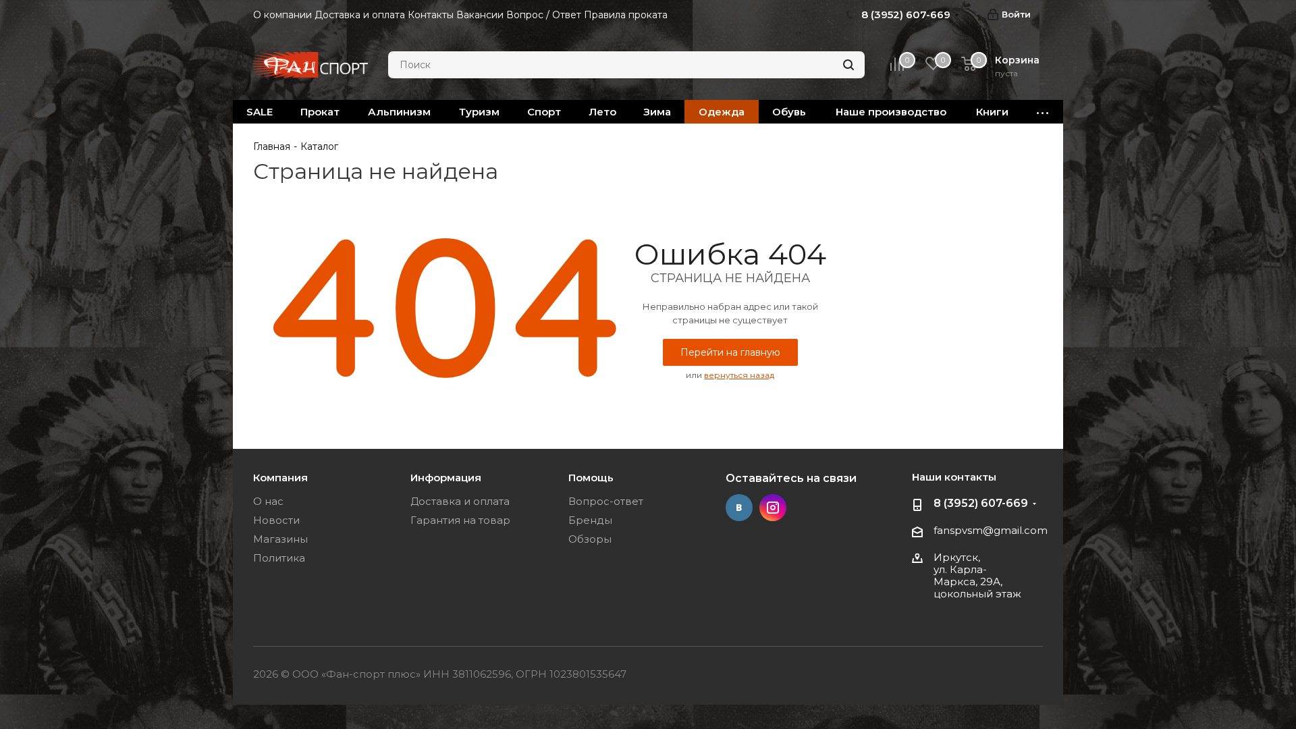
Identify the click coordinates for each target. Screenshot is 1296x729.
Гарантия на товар (460, 520)
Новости (276, 520)
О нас (268, 501)
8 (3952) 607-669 (981, 503)
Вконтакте (739, 507)
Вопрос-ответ (605, 501)
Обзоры (590, 539)
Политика (279, 557)
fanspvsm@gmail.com (991, 530)
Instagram (772, 507)
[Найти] (848, 64)
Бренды (590, 520)
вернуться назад (739, 375)
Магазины (280, 539)
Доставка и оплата (460, 501)
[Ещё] (1043, 112)
